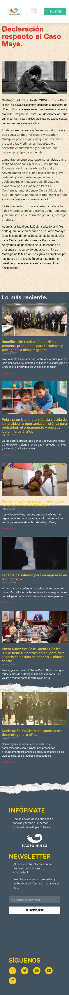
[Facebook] (36, 970)
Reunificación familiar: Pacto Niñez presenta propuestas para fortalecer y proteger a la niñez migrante (32, 346)
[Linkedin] (12, 980)
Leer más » (8, 373)
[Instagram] (12, 970)
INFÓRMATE (27, 810)
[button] (34, 11)
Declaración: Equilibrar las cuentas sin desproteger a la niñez (32, 733)
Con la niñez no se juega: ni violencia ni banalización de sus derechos (33, 503)
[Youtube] (49, 970)
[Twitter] (24, 970)
